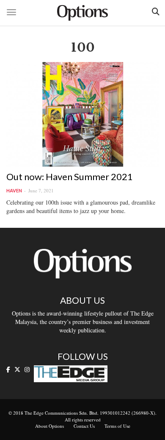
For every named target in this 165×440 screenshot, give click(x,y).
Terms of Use (117, 426)
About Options (49, 426)
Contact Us (84, 426)
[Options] (82, 13)
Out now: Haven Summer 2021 (69, 176)
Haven (14, 190)
